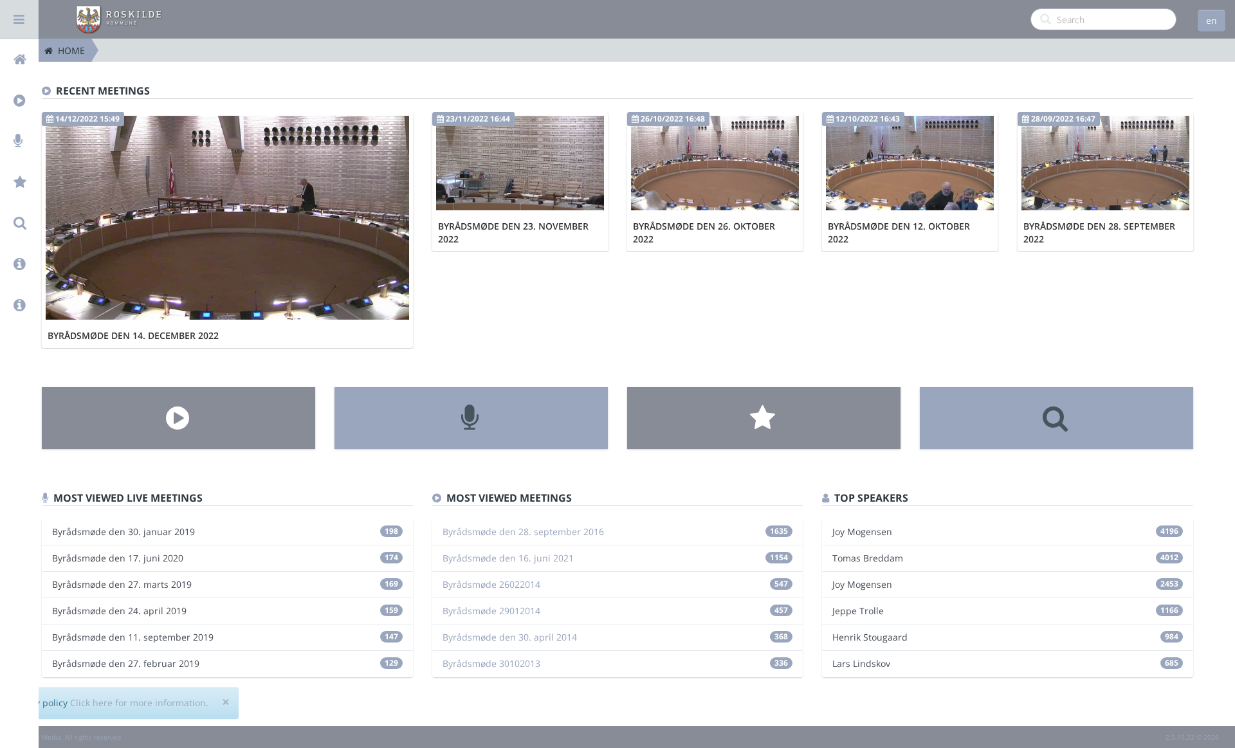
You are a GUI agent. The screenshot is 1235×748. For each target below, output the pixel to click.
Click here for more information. (139, 703)
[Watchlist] (764, 418)
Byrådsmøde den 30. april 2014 (510, 637)
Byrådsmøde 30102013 (491, 663)
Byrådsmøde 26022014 (491, 584)
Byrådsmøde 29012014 (491, 611)
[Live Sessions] (471, 418)
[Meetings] (178, 418)
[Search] (1056, 418)
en (1211, 20)
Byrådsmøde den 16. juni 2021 (508, 558)
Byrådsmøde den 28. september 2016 (523, 531)
